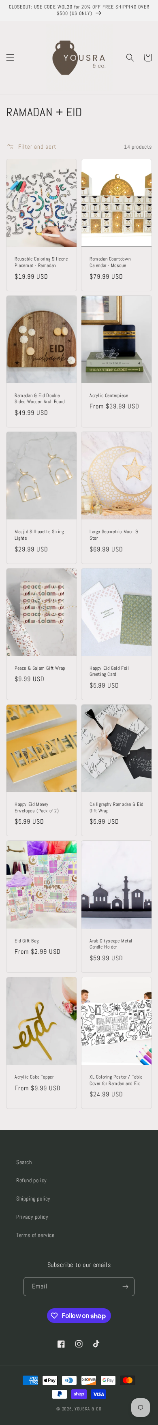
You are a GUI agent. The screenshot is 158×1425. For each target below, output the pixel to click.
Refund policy (31, 1180)
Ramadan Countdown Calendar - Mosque (110, 262)
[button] (10, 57)
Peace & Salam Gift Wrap (40, 668)
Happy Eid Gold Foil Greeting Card (109, 671)
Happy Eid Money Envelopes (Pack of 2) (37, 807)
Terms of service (35, 1235)
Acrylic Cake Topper (34, 1077)
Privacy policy (32, 1216)
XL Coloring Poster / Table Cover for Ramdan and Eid (116, 1080)
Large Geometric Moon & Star (114, 535)
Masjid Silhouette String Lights (39, 535)
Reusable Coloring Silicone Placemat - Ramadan (41, 262)
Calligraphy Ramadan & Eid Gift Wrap (116, 807)
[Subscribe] (125, 1286)
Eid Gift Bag (26, 941)
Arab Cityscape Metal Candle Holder (111, 944)
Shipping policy (33, 1198)
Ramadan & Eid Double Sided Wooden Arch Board (40, 399)
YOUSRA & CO (88, 1409)
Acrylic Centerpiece (109, 396)
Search (24, 1162)
